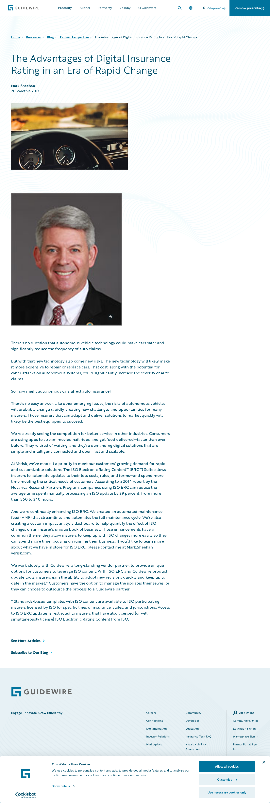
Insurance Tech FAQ (198, 736)
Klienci (85, 7)
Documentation (156, 728)
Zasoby (125, 7)
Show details (61, 786)
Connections (154, 721)
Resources (33, 37)
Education (192, 728)
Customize (224, 779)
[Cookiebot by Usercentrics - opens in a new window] (25, 795)
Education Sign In (244, 728)
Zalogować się (216, 8)
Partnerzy (105, 7)
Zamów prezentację (249, 8)
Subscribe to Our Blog (29, 652)
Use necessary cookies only (227, 792)
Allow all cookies (227, 766)
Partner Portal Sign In (245, 746)
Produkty (65, 7)
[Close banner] (263, 762)
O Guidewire (147, 7)
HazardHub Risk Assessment (196, 746)
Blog (50, 37)
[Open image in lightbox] (90, 260)
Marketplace (154, 744)
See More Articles (26, 640)
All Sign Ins (246, 713)
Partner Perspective (74, 37)
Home (15, 37)
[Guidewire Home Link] (41, 692)
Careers (151, 713)
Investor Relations (158, 736)
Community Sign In (245, 721)
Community (193, 713)
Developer (192, 721)
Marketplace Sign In (245, 736)
